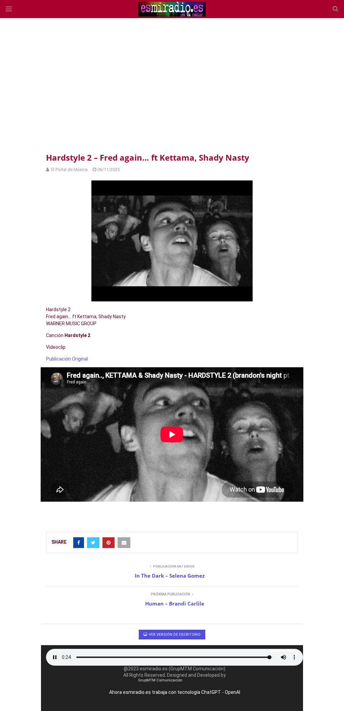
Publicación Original (67, 359)
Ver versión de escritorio (174, 634)
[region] (172, 84)
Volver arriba (282, 651)
